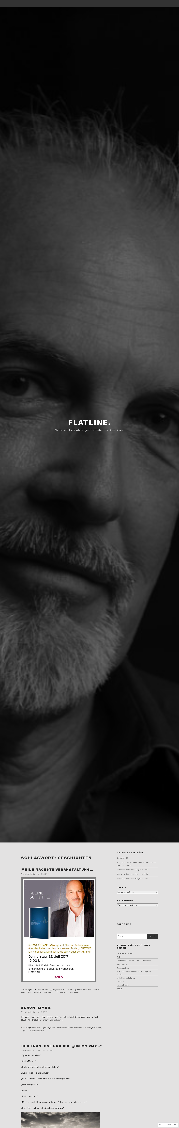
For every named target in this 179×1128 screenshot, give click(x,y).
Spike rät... (121, 981)
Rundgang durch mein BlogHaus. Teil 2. (132, 874)
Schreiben (96, 1027)
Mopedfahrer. (122, 964)
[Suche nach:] (137, 936)
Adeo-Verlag (46, 989)
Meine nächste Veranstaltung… (57, 870)
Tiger (23, 1030)
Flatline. (89, 422)
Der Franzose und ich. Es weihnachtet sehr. (134, 961)
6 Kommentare (37, 1030)
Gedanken (82, 989)
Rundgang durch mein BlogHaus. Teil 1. (132, 878)
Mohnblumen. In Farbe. (126, 978)
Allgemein (57, 989)
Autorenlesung (69, 989)
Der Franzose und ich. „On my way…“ (61, 1046)
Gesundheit (26, 992)
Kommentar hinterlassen (68, 992)
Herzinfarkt (38, 992)
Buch (52, 1027)
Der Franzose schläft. (125, 953)
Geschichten (93, 989)
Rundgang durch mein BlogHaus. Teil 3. (132, 869)
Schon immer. (36, 1008)
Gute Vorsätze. (123, 968)
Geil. (118, 957)
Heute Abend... (123, 985)
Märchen (78, 1027)
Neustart (48, 992)
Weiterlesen (56, 1020)
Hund (70, 1027)
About (119, 989)
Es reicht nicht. (122, 858)
